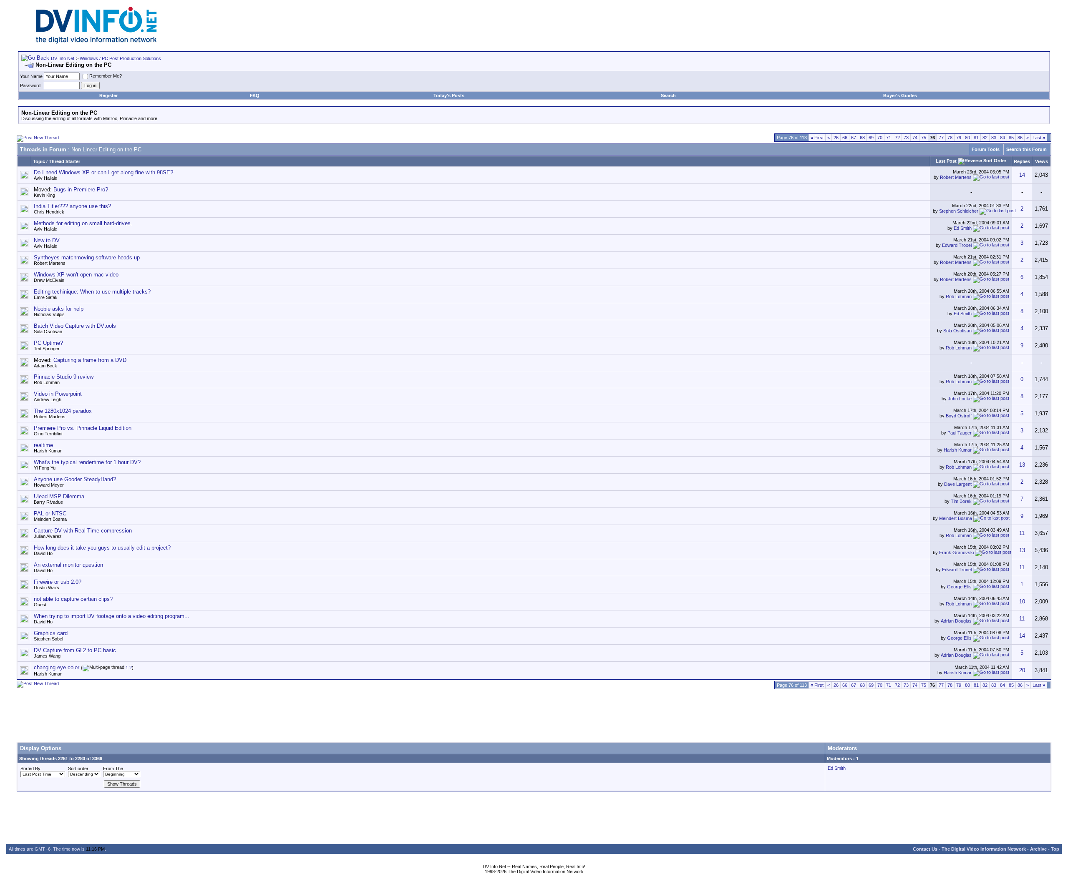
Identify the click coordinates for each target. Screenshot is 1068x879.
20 (1022, 670)
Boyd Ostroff (959, 415)
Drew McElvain (49, 280)
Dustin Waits (46, 587)
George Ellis (959, 586)
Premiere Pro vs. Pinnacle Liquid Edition (82, 428)
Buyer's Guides (900, 95)
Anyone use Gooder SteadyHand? (75, 479)
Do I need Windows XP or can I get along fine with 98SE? (103, 172)
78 (949, 137)
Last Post (946, 160)
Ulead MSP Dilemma (59, 496)
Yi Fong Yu (44, 467)
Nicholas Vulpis (49, 314)
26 (836, 137)
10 (1022, 601)
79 (958, 137)
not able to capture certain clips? (73, 599)
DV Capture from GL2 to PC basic (75, 650)
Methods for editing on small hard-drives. (83, 223)
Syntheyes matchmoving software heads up (87, 257)
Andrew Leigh (47, 399)
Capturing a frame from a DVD (89, 360)
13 (1022, 465)
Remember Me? (105, 75)
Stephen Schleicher (958, 210)
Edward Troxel (957, 245)
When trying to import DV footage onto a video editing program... (111, 616)
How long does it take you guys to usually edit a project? (102, 548)
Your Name (31, 76)
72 (897, 137)
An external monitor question (68, 565)
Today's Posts (448, 95)
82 (984, 137)
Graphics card (51, 633)
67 (853, 137)
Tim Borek (961, 501)
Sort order (78, 768)
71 (888, 137)
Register (108, 95)
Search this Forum (1026, 149)
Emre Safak (46, 297)
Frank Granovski (956, 552)
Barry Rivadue (48, 502)
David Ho (43, 553)
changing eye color (56, 667)
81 (976, 137)
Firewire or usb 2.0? (57, 582)
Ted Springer (47, 348)
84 (1002, 137)
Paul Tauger (959, 432)
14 (1022, 175)
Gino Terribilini (48, 433)
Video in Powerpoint (58, 394)
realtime (43, 445)
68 (862, 137)
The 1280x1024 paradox (63, 411)
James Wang (47, 655)
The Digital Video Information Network (984, 848)
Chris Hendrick (49, 211)
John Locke (960, 398)
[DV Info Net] (96, 42)
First (817, 137)
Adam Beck (45, 365)
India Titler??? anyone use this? (72, 206)
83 (993, 137)
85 (1011, 137)
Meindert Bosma (50, 519)
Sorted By (30, 768)
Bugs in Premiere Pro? (80, 189)
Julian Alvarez (48, 536)
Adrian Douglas (956, 620)
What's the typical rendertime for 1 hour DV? (87, 462)
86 (1020, 137)
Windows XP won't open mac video (76, 274)
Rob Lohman (959, 296)
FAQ (254, 95)
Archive (1038, 848)
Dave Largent (958, 484)
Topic (39, 161)
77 (941, 137)
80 (967, 137)
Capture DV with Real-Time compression (83, 530)
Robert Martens (956, 177)
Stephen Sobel (48, 638)
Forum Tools (986, 149)
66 (844, 137)
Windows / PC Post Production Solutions (120, 58)
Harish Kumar (48, 450)
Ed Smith (963, 228)
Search (668, 95)
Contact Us (925, 848)
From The (113, 768)
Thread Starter (64, 161)
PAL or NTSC (50, 513)
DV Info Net (62, 58)
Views (1041, 161)
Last (1039, 137)
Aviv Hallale (45, 178)
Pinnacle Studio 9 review (63, 377)
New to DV (47, 240)
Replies (1022, 161)
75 (923, 137)
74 (914, 137)
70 (879, 137)
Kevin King (44, 195)
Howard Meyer (49, 484)
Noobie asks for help (58, 309)
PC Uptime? (48, 343)
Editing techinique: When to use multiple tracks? (92, 292)
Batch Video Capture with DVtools (75, 326)
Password (30, 85)
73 (906, 137)
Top (1055, 848)
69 (871, 137)
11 (1022, 533)
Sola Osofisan (48, 331)
